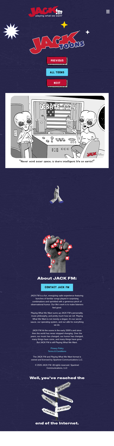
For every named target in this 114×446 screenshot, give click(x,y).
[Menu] (108, 11)
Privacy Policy (57, 348)
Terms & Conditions (57, 351)
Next (57, 83)
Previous (57, 60)
